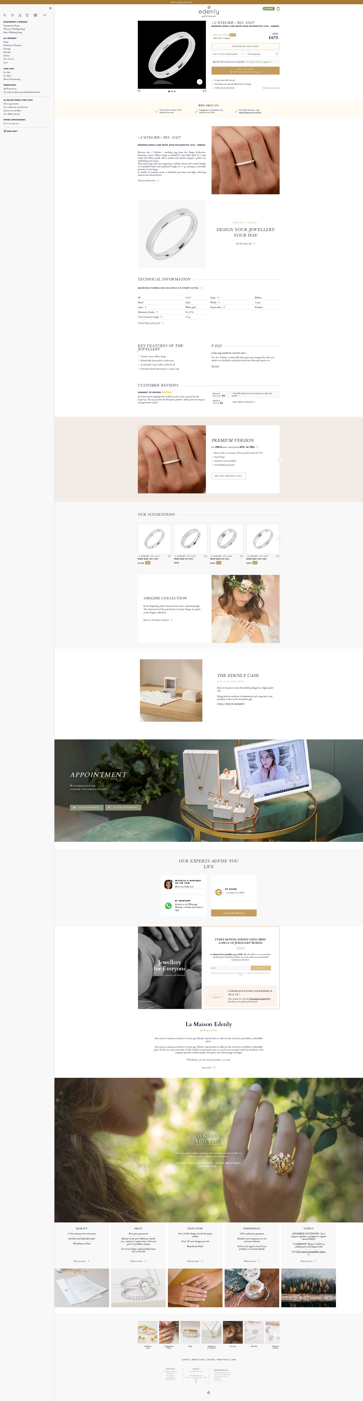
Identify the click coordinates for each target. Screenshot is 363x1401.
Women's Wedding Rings (14, 28)
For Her (7, 72)
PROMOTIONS (10, 85)
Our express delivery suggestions (258, 61)
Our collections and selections (16, 107)
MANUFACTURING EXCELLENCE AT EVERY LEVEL (168, 287)
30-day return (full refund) (224, 80)
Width (215, 302)
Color (141, 307)
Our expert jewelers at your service (250, 111)
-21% (232, 35)
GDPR (233, 1360)
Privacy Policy (223, 1360)
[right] (199, 82)
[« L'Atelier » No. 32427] (172, 55)
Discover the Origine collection (156, 620)
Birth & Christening (12, 79)
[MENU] (50, 8)
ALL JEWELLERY (10, 38)
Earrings (7, 48)
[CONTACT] (37, 15)
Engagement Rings (11, 25)
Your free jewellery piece (22, 91)
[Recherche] (7, 15)
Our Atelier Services (12, 113)
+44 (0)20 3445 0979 (234, 892)
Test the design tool (244, 243)
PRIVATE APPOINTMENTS (14, 120)
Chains (6, 55)
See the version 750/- (229, 476)
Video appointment (89, 808)
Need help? (12, 131)
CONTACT (185, 1360)
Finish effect (217, 307)
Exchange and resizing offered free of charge (232, 84)
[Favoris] (15, 15)
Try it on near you (11, 123)
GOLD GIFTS (9, 69)
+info (240, 975)
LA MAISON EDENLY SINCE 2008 (18, 100)
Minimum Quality (146, 312)
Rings (6, 41)
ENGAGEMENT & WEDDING (15, 22)
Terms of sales (198, 1360)
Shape (214, 297)
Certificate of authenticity (224, 88)
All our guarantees (11, 103)
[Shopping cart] (30, 15)
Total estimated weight (148, 317)
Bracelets (7, 51)
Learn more (206, 1067)
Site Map (210, 1360)
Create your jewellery (12, 110)
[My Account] (22, 15)
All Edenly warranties (271, 88)
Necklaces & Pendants (12, 45)
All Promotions (10, 88)
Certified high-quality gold (149, 323)
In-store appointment (125, 807)
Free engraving (254, 54)
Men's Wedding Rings (13, 32)
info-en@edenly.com (196, 1375)
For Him (7, 75)
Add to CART (247, 70)
